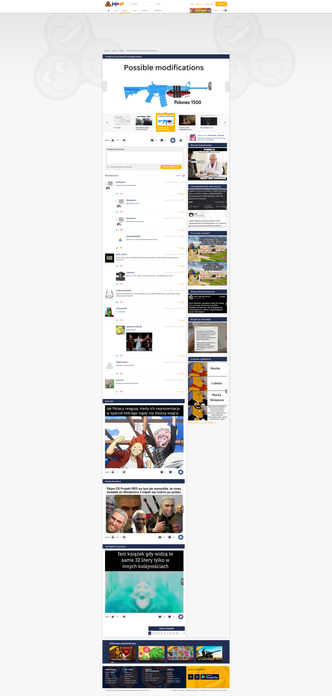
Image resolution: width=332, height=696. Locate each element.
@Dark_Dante (131, 276)
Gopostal (130, 272)
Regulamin (170, 676)
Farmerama (128, 672)
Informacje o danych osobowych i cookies (174, 681)
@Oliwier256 (131, 330)
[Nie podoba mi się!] (127, 140)
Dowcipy (145, 10)
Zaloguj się (199, 4)
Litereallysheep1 (124, 290)
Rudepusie (120, 182)
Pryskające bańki (110, 680)
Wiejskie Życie (129, 676)
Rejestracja (148, 674)
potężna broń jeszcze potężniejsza (141, 50)
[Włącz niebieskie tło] (226, 10)
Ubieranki (157, 10)
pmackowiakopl (134, 326)
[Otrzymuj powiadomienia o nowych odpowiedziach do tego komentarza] (183, 236)
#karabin (209, 138)
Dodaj (221, 4)
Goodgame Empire (130, 680)
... (180, 633)
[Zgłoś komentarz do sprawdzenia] (180, 182)
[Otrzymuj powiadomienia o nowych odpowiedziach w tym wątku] (183, 182)
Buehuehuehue (113, 481)
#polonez (200, 140)
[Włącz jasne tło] (222, 10)
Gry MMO (129, 669)
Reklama (170, 674)
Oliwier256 (121, 308)
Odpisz (182, 194)
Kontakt (169, 672)
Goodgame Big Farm (131, 682)
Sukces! (109, 401)
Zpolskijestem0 (133, 236)
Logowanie (148, 676)
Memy (125, 10)
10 (177, 633)
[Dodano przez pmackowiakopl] (139, 351)
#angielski (221, 138)
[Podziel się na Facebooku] (173, 140)
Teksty (107, 674)
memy (115, 50)
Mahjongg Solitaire (110, 682)
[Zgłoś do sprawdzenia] (181, 140)
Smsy (107, 676)
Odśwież (179, 176)
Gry (116, 10)
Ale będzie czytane (115, 546)
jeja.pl (107, 50)
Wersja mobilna (110, 672)
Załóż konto (209, 4)
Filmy (134, 10)
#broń (203, 138)
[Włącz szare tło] (224, 10)
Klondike (127, 678)
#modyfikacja (209, 140)
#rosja (215, 138)
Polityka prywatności (173, 678)
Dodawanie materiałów (152, 678)
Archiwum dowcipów (111, 678)
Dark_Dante (121, 254)
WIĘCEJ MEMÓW (166, 629)
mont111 (120, 380)
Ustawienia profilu (150, 680)
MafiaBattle (128, 674)
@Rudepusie (131, 203)
